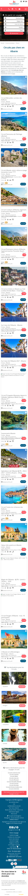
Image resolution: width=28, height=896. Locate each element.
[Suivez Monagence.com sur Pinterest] (17, 827)
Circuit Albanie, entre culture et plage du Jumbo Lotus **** (14, 171)
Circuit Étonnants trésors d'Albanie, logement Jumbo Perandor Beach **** (13, 251)
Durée (20, 27)
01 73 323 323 (14, 851)
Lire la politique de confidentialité (8, 889)
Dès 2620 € (22, 686)
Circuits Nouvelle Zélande (14, 781)
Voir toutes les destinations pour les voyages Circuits (14, 793)
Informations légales (14, 811)
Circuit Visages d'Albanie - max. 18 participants (13, 616)
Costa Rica (6, 724)
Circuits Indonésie (14, 789)
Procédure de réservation (14, 837)
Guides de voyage (14, 835)
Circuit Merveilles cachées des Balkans (11, 99)
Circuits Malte (14, 776)
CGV (14, 804)
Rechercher (14, 33)
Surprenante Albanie (8, 433)
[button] (26, 2)
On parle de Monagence (14, 816)
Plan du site (14, 813)
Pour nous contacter (14, 808)
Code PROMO (14, 847)
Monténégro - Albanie (7, 654)
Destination (19, 18)
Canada (5, 743)
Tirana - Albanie (5, 102)
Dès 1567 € (22, 724)
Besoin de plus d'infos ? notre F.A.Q (14, 810)
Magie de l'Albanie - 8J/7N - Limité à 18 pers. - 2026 (13, 580)
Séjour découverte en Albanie (11, 545)
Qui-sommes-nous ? (14, 802)
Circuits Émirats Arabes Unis (14, 787)
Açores (5, 762)
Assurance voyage (14, 841)
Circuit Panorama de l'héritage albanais (11, 135)
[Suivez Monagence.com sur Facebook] (10, 827)
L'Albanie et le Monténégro (10, 652)
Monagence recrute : (13, 830)
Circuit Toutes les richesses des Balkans (12, 508)
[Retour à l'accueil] (14, 3)
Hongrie (5, 705)
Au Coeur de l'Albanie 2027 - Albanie (13, 361)
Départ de (19, 21)
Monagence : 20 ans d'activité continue (14, 818)
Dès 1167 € (22, 743)
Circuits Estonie (14, 783)
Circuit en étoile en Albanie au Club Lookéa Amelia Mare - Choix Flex (13, 290)
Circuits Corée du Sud (14, 772)
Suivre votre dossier (14, 839)
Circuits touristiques (10, 43)
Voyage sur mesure (14, 843)
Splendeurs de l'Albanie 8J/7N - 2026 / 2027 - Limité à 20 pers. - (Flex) (14, 472)
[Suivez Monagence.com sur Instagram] (13, 827)
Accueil (2, 43)
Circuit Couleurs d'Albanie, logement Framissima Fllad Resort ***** (13, 211)
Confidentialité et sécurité (14, 806)
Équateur (5, 686)
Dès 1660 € (22, 762)
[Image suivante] (26, 86)
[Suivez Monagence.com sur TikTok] (15, 827)
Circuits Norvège (14, 785)
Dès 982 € (22, 705)
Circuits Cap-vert (14, 778)
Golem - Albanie (5, 547)
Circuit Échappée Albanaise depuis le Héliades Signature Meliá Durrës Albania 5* (14, 397)
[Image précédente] (2, 86)
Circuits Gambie (14, 774)
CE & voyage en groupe (14, 844)
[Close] (25, 14)
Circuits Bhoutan (14, 780)
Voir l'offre (23, 108)
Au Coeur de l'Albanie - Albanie (11, 325)
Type (21, 30)
